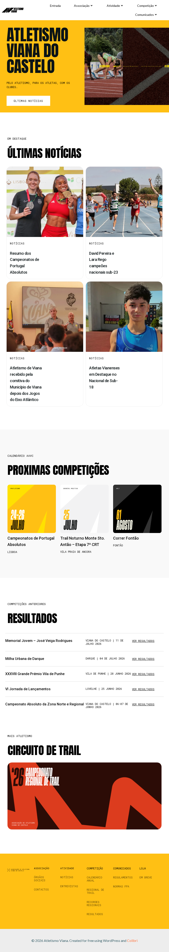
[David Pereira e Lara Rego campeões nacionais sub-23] (124, 201)
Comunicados (144, 14)
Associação (82, 5)
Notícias (17, 243)
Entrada (55, 5)
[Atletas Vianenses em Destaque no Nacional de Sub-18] (124, 316)
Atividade (113, 5)
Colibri (132, 940)
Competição (145, 5)
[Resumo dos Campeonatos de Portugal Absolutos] (45, 201)
